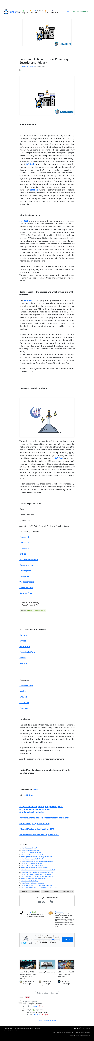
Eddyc (23, 66)
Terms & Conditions (75, 1032)
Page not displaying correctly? (47, 1020)
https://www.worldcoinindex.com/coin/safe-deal (37, 876)
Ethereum (54, 13)
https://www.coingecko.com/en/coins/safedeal (37, 872)
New (31, 13)
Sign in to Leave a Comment (48, 993)
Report (43, 1006)
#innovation (25, 823)
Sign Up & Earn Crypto (80, 12)
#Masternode (32, 829)
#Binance (23, 834)
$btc (42, 812)
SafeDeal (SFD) (68, 892)
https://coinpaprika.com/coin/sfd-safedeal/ (36, 874)
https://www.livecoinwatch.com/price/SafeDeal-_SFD (39, 887)
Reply (35, 1006)
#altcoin (39, 817)
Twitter (35, 789)
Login (67, 12)
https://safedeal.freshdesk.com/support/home (37, 861)
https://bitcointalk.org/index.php (32, 883)
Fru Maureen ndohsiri (31, 981)
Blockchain (35, 892)
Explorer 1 (24, 537)
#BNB (38, 834)
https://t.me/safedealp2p (29, 881)
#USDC (51, 834)
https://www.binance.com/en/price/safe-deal (36, 885)
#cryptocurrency (27, 817)
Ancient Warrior (48, 981)
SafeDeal (23, 221)
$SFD (52, 829)
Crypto (24, 892)
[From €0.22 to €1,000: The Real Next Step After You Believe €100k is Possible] (27, 964)
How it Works (8, 1028)
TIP (68, 940)
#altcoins (40, 809)
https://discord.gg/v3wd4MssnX (32, 859)
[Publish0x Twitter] (78, 1028)
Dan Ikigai (65, 981)
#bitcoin (31, 809)
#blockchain (34, 812)
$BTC (60, 806)
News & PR (39, 12)
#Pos (41, 829)
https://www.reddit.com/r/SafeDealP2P (34, 879)
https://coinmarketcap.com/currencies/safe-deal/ (38, 870)
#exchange (64, 817)
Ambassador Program (23, 1028)
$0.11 (21, 70)
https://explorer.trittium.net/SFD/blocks (34, 868)
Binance (56, 892)
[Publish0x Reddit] (83, 1028)
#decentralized (51, 817)
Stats (31, 1028)
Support (6, 1030)
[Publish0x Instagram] (86, 1028)
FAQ (14, 1028)
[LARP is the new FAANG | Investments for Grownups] (66, 964)
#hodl (47, 809)
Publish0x (28, 795)
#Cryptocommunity (41, 823)
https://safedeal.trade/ (29, 848)
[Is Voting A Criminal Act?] (47, 964)
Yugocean (26, 1002)
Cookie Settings (14, 1030)
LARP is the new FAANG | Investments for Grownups (66, 974)
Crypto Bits (31, 66)
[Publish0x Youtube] (88, 1028)
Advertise (37, 1028)
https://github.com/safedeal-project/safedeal (36, 857)
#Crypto (23, 806)
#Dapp (22, 829)
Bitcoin (47, 13)
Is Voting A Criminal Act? (47, 972)
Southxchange (26, 685)
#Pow (46, 829)
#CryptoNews (51, 806)
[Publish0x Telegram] (80, 1028)
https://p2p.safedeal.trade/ (30, 850)
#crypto (23, 809)
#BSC (56, 834)
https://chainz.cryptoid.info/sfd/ (32, 865)
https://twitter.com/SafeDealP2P (32, 855)
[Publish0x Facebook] (75, 1028)
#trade (41, 806)
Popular (25, 13)
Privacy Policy (86, 1032)
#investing (32, 806)
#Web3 (31, 834)
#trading (23, 812)
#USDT (44, 834)
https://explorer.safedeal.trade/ (32, 863)
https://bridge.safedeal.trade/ (31, 852)
